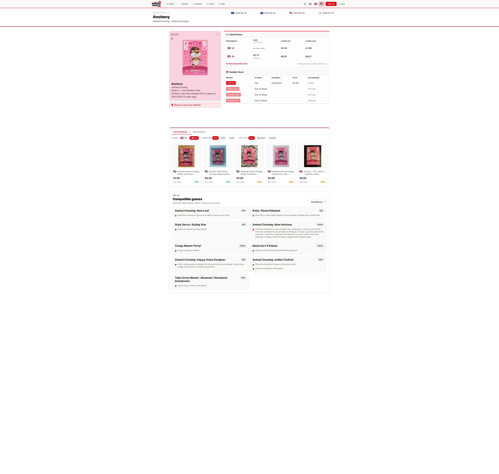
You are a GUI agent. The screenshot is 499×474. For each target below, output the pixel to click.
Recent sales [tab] (199, 132)
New (223, 138)
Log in (342, 4)
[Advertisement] (276, 111)
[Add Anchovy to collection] (217, 34)
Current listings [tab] (181, 132)
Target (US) (233, 89)
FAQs (223, 4)
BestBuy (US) (233, 94)
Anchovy (177, 83)
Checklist (184, 4)
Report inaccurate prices (238, 64)
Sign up (331, 4)
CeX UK (231, 83)
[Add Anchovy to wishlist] (172, 38)
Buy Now (261, 138)
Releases (198, 4)
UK (233, 48)
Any (215, 138)
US (233, 56)
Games (211, 4)
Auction (272, 138)
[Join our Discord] (310, 4)
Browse (171, 4)
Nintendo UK (233, 100)
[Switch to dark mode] (305, 3)
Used (231, 138)
